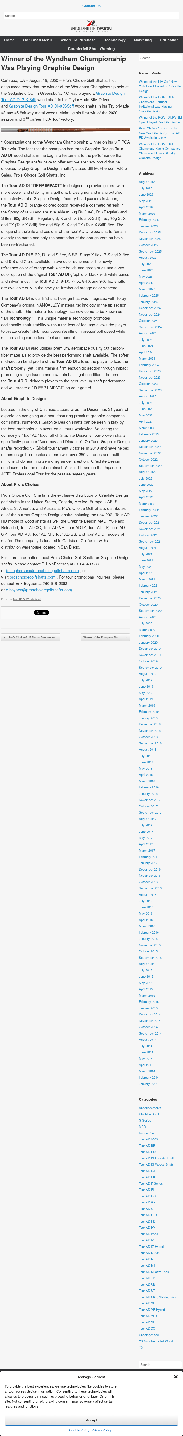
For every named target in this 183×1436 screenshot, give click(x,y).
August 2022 (147, 472)
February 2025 (149, 295)
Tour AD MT (147, 1265)
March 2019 (147, 705)
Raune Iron (146, 1133)
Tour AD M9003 (149, 1252)
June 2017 (146, 831)
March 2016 (147, 926)
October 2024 (148, 320)
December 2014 (150, 1014)
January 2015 (148, 1008)
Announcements (150, 1107)
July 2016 (145, 900)
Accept (91, 1419)
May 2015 (145, 982)
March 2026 (147, 213)
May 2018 (145, 768)
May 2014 (145, 1058)
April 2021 (146, 572)
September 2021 (150, 541)
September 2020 (150, 610)
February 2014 (149, 1077)
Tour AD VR (147, 1322)
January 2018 (148, 793)
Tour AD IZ (146, 1240)
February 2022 (149, 509)
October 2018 (148, 736)
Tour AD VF (147, 1303)
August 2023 (147, 396)
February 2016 (149, 932)
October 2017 (148, 806)
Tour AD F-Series (151, 1183)
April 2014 (146, 1064)
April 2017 (146, 844)
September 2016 (150, 888)
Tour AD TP (147, 1278)
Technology (115, 40)
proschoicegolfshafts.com (33, 577)
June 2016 (146, 907)
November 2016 (150, 875)
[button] (175, 1376)
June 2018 (146, 762)
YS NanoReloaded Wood (156, 1341)
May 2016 (145, 913)
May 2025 (145, 276)
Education (169, 40)
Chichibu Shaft (149, 1114)
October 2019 (148, 661)
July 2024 (145, 339)
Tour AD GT (147, 1208)
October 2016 (148, 882)
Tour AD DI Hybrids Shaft (156, 1158)
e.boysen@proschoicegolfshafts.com (39, 590)
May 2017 (145, 837)
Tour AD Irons (148, 1234)
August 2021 (147, 547)
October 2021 (148, 535)
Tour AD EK (147, 1177)
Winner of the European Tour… (105, 637)
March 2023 (147, 428)
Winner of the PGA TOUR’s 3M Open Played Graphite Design (160, 119)
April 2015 (146, 989)
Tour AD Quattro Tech (154, 1271)
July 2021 (145, 554)
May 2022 (145, 491)
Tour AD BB (147, 1145)
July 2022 (145, 478)
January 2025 (148, 301)
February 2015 (149, 1001)
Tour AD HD (147, 1221)
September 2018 (150, 743)
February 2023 (149, 434)
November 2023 (150, 377)
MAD (142, 1126)
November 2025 (150, 238)
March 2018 (147, 781)
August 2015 (147, 963)
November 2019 (150, 655)
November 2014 (150, 1020)
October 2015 (148, 951)
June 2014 (146, 1052)
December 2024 (150, 308)
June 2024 (146, 345)
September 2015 (150, 957)
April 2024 (146, 352)
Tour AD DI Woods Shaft (27, 599)
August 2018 (147, 749)
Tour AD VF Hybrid (152, 1309)
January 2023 (148, 440)
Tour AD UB (147, 1284)
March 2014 (147, 1071)
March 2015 (147, 995)
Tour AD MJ (147, 1259)
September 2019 (150, 667)
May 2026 (145, 200)
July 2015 (145, 970)
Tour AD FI (146, 1189)
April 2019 (146, 699)
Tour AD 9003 (148, 1139)
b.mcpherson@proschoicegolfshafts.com (42, 570)
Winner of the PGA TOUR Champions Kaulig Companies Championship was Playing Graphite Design (159, 151)
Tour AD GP (147, 1202)
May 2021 (145, 566)
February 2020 (149, 636)
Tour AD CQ (147, 1151)
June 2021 (146, 560)
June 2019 (146, 686)
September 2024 (150, 327)
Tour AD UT (147, 1290)
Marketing (143, 40)
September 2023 (150, 390)
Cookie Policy (79, 1430)
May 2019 (145, 692)
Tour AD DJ (147, 1171)
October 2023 (148, 383)
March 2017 (147, 850)
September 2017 (150, 812)
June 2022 (146, 484)
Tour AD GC (147, 1196)
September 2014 (150, 1033)
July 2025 (145, 264)
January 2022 (148, 516)
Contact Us (91, 5)
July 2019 (145, 680)
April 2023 (146, 421)
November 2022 (150, 453)
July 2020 (145, 623)
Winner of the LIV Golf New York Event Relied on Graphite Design (160, 86)
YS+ (142, 1347)
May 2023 (145, 415)
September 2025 (150, 251)
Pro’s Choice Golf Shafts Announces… (31, 637)
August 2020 (147, 617)
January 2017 (148, 863)
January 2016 (148, 938)
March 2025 (147, 289)
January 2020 (148, 642)
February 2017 (149, 856)
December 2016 (150, 869)
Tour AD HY (147, 1227)
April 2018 (146, 774)
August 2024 (147, 333)
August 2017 (147, 819)
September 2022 (150, 465)
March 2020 (147, 629)
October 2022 (148, 459)
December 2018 (150, 724)
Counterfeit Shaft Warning (91, 48)
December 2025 (150, 232)
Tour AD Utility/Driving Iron (157, 1297)
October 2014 (148, 1027)
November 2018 (150, 730)
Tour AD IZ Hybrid (151, 1246)
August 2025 (147, 257)
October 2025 (148, 245)
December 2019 (150, 648)
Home (9, 40)
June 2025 (146, 270)
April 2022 (146, 497)
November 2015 (150, 945)
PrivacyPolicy (102, 1430)
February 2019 (149, 711)
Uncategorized (149, 1334)
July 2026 (145, 188)
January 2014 (148, 1083)
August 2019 (147, 673)
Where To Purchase (78, 40)
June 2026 (146, 194)
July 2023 (145, 402)
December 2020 (150, 598)
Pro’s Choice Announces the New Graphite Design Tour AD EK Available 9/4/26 (159, 133)
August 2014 (147, 1039)
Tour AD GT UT (149, 1215)
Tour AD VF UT (149, 1315)
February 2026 (149, 219)
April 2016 (146, 919)
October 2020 (148, 604)
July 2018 (145, 755)
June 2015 (146, 976)
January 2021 (148, 591)
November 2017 (150, 799)
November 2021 (150, 528)
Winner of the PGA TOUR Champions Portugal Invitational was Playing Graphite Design (156, 104)
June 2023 (146, 408)
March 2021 (147, 579)
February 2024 (149, 364)
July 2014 (145, 1046)
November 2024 (150, 314)
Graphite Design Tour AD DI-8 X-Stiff (41, 106)
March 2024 (147, 358)
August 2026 (147, 181)
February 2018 (149, 787)
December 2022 (150, 446)
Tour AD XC (147, 1328)
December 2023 (150, 371)
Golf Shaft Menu (37, 40)
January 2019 (148, 718)
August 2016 (147, 894)
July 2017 (145, 825)
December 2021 (150, 522)
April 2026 (146, 207)
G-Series (145, 1120)
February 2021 (149, 585)
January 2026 (148, 226)
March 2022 (147, 503)
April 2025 (146, 282)
